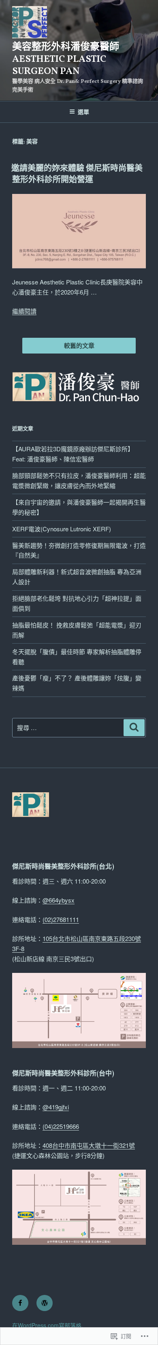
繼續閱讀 (24, 311)
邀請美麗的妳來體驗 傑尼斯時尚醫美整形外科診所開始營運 (77, 174)
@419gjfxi (56, 1107)
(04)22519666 (61, 1126)
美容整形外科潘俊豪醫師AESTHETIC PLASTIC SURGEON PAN (65, 59)
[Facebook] (20, 1303)
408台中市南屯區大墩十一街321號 (89, 1145)
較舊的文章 (79, 346)
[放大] (135, 983)
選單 (83, 111)
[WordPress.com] (44, 1303)
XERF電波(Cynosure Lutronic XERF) (61, 528)
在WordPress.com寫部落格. (47, 1325)
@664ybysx (59, 900)
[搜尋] (134, 727)
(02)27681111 (61, 919)
